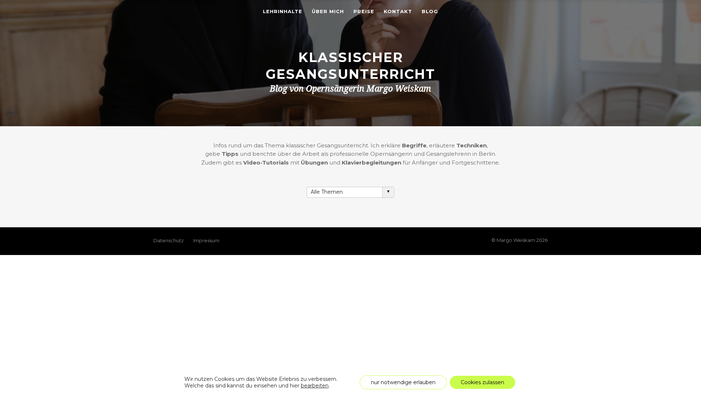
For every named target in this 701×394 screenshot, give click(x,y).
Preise (363, 11)
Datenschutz (168, 240)
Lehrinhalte (282, 11)
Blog (430, 11)
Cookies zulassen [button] (482, 382)
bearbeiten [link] (315, 385)
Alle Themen (327, 192)
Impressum (206, 240)
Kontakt (398, 11)
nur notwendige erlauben (403, 382)
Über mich (328, 11)
